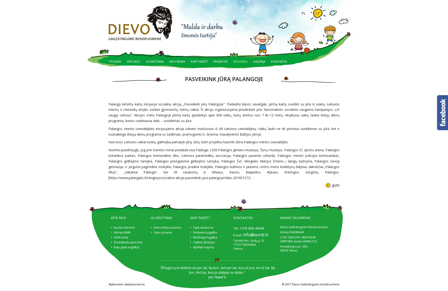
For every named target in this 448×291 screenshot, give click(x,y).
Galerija (259, 61)
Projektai (220, 61)
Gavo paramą (163, 232)
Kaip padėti (199, 61)
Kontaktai (279, 61)
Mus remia (177, 61)
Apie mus (133, 61)
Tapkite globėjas (204, 242)
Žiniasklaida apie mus (128, 242)
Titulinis (114, 61)
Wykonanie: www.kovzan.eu (126, 284)
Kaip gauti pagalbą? (127, 247)
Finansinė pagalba (205, 232)
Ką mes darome (124, 228)
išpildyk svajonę (203, 247)
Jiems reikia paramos (168, 228)
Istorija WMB (122, 232)
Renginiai (240, 61)
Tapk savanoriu (203, 228)
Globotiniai (155, 61)
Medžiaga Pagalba (205, 237)
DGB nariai (121, 237)
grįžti (336, 185)
